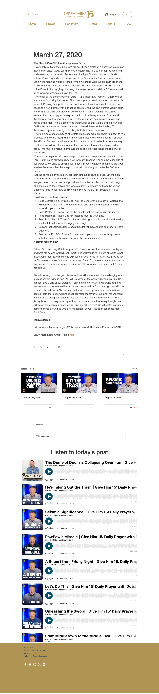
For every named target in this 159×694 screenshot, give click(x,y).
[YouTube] (30, 664)
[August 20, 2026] (80, 383)
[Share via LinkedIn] (47, 347)
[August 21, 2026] (39, 383)
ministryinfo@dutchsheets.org (35, 656)
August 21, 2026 (32, 397)
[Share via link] (53, 347)
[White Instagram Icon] (34, 664)
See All (135, 368)
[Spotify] (44, 664)
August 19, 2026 (113, 397)
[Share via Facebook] (35, 347)
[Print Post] (59, 347)
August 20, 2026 (73, 397)
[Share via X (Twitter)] (41, 347)
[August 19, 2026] (120, 383)
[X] (39, 664)
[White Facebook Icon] (25, 664)
